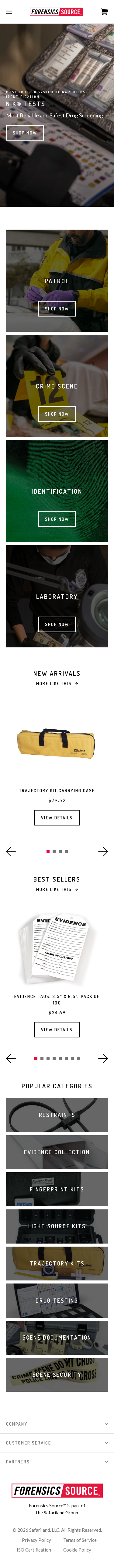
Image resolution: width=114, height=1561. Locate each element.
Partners (18, 1461)
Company (16, 1424)
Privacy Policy (36, 1540)
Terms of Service (80, 1540)
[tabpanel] (57, 769)
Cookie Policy (77, 1549)
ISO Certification (34, 1549)
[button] (11, 852)
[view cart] (101, 11)
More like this (53, 683)
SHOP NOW (25, 132)
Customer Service (28, 1442)
